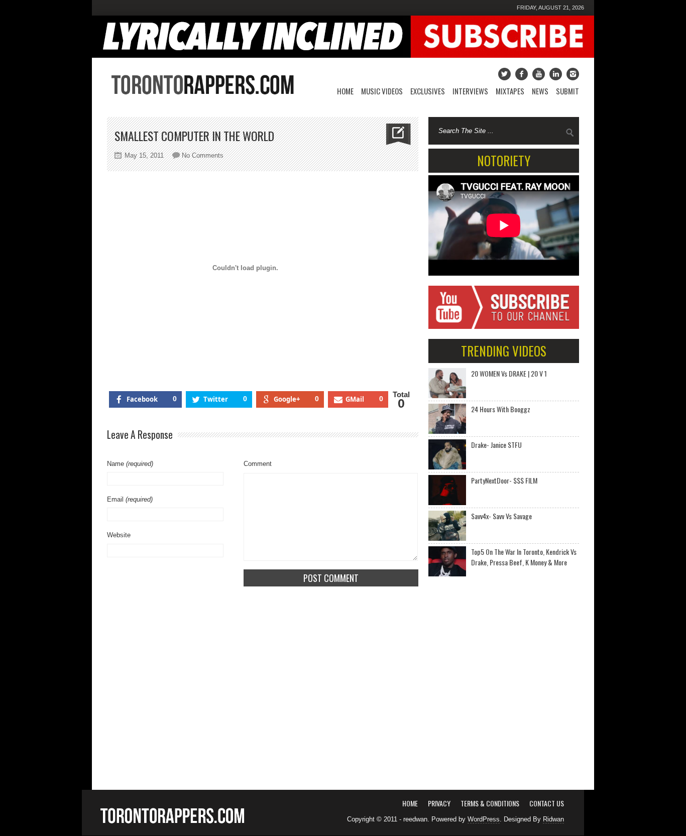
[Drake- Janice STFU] (447, 454)
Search (570, 133)
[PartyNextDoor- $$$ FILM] (447, 490)
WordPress (484, 819)
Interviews (470, 90)
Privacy (439, 803)
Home (345, 90)
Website (119, 535)
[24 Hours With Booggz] (447, 419)
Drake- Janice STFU (496, 444)
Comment (258, 463)
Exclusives (427, 90)
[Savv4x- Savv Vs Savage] (447, 526)
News (540, 90)
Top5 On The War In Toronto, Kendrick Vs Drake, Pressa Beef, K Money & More (524, 556)
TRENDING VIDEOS (503, 350)
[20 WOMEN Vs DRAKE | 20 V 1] (447, 383)
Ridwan (553, 819)
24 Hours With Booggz (500, 409)
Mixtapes (510, 90)
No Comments (202, 155)
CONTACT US (546, 803)
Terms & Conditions (490, 803)
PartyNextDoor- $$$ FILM (504, 480)
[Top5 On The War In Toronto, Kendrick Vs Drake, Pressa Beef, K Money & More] (447, 561)
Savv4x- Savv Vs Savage (501, 516)
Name (130, 463)
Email (130, 499)
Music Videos (382, 90)
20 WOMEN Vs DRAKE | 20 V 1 (509, 373)
